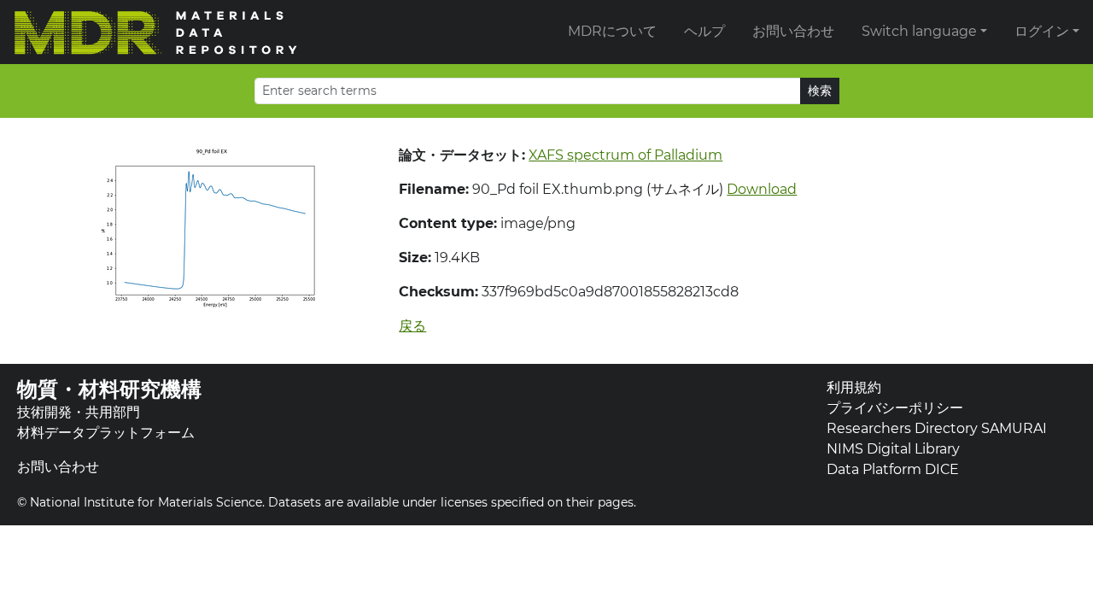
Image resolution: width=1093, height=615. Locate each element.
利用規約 (854, 387)
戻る (412, 326)
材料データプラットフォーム (106, 433)
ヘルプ (704, 31)
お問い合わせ (793, 31)
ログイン (1041, 31)
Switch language (919, 31)
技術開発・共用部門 (78, 412)
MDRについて (612, 31)
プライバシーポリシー (895, 408)
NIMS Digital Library (893, 449)
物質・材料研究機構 (109, 389)
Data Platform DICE (893, 469)
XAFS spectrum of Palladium (625, 155)
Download (762, 189)
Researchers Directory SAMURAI (937, 428)
